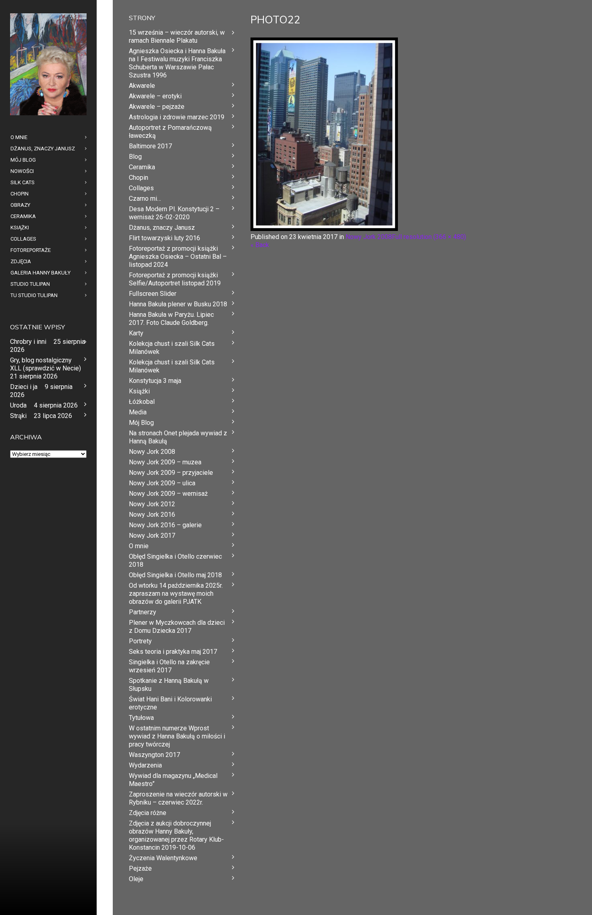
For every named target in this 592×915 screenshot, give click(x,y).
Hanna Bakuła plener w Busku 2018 (178, 304)
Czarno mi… (145, 198)
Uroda (18, 405)
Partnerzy (142, 612)
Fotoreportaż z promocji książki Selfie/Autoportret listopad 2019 (175, 279)
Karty (136, 333)
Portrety (140, 641)
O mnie (139, 546)
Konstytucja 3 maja (155, 381)
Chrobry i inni (28, 341)
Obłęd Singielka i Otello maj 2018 (175, 575)
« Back (259, 245)
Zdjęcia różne (147, 813)
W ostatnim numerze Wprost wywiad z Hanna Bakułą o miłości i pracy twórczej (177, 736)
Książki (139, 391)
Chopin (138, 177)
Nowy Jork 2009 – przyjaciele (171, 472)
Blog (135, 156)
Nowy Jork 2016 (152, 514)
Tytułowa (141, 718)
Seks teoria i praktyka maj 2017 (173, 651)
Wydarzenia (145, 765)
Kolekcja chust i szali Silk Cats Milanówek (172, 348)
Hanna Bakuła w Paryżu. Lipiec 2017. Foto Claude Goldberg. (171, 318)
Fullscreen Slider (152, 293)
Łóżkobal (142, 402)
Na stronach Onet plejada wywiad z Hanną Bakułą (178, 437)
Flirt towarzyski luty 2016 (164, 238)
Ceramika (142, 167)
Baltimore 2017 (150, 146)
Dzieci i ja (23, 387)
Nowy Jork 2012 (152, 504)
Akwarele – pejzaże (156, 106)
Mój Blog (141, 422)
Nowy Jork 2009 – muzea (165, 462)
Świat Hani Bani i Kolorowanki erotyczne (170, 703)
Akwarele (142, 85)
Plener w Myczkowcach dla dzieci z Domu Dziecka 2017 (177, 626)
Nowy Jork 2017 (152, 535)
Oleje (136, 879)
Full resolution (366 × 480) (429, 237)
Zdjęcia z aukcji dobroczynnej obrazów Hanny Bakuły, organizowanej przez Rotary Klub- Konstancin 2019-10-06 (176, 835)
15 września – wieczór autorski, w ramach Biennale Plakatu (177, 36)
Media (138, 412)
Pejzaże (140, 868)
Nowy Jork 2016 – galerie (165, 525)
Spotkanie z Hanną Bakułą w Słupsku (169, 684)
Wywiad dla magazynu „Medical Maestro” (173, 780)
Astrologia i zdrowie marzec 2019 (176, 117)
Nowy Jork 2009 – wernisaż (168, 493)
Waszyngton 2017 (154, 755)
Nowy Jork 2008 (369, 237)
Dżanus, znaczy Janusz (162, 227)
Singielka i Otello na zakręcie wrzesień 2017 (169, 666)
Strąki (18, 416)
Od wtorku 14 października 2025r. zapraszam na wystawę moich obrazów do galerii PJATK (176, 593)
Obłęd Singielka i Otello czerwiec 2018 (175, 560)
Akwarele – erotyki (155, 96)
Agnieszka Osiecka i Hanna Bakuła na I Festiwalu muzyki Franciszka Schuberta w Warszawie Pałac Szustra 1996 (177, 63)
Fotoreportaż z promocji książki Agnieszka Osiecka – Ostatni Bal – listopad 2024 (178, 256)
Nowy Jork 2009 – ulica (162, 483)
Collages (141, 188)
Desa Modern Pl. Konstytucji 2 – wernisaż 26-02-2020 (174, 213)
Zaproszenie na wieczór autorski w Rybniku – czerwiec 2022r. (178, 798)
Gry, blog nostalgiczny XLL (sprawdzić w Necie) (45, 364)
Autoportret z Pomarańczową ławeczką (170, 131)
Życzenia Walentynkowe (163, 858)
